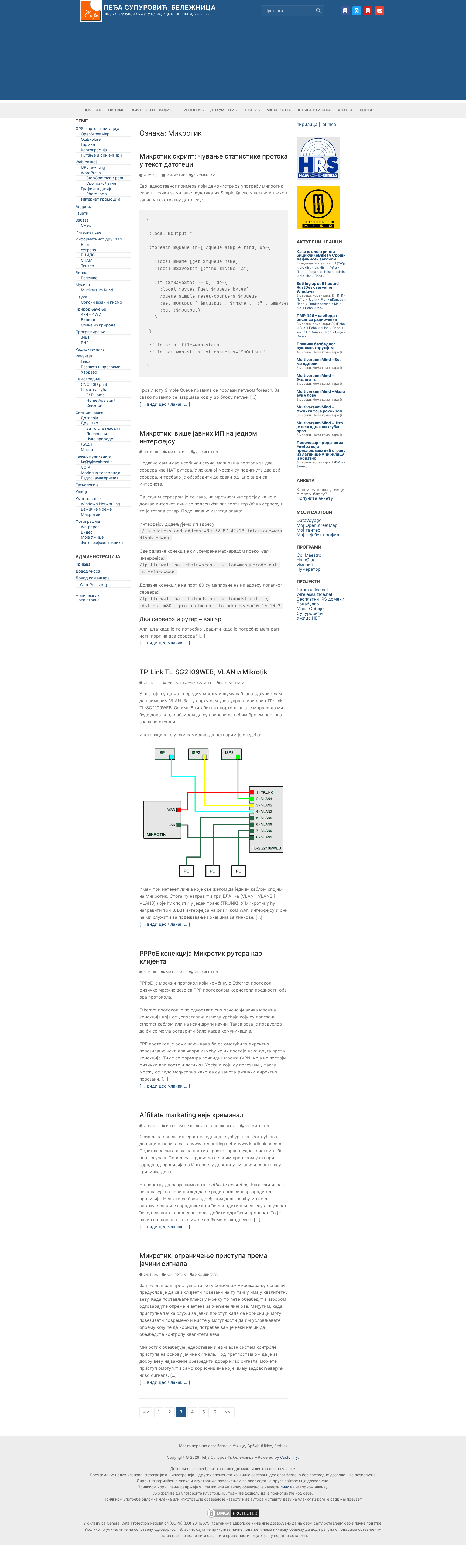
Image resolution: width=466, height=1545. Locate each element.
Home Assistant (100, 401)
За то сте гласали (103, 429)
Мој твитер (308, 530)
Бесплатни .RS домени (320, 599)
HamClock (307, 559)
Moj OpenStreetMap (317, 525)
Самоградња (88, 380)
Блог (85, 245)
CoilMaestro (309, 555)
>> (228, 1412)
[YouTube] (368, 10)
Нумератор (309, 569)
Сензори (94, 406)
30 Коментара (206, 972)
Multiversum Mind (97, 291)
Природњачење (91, 310)
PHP (85, 343)
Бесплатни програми (101, 368)
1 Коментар (204, 175)
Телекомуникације (93, 457)
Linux (85, 362)
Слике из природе (98, 326)
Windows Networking (100, 505)
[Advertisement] (233, 62)
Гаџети (82, 214)
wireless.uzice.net (315, 594)
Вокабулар (308, 604)
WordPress (91, 174)
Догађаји (89, 419)
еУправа (88, 251)
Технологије (87, 486)
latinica (328, 124)
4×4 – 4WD (91, 315)
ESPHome (95, 396)
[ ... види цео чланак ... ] (164, 404)
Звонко (302, 466)
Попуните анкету (315, 498)
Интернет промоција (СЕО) (100, 200)
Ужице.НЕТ (308, 618)
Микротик (175, 175)
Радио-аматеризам (99, 479)
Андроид (84, 207)
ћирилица (307, 124)
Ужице (82, 492)
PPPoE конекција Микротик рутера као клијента (200, 957)
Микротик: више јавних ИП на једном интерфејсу (198, 437)
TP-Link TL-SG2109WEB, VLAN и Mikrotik (203, 672)
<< (146, 1412)
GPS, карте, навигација (97, 129)
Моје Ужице (92, 538)
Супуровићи (310, 613)
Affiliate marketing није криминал (191, 1115)
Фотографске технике (102, 543)
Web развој (86, 163)
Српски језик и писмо (101, 303)
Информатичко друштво (188, 1126)
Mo (336, 304)
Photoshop (96, 195)
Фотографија (88, 522)
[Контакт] (379, 10)
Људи (86, 445)
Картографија (94, 151)
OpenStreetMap (95, 135)
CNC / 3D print (94, 385)
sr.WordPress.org (91, 585)
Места (87, 450)
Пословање (225, 1126)
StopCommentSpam (104, 179)
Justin (312, 299)
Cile (302, 328)
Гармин (88, 145)
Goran (315, 332)
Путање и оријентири (101, 156)
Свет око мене (89, 413)
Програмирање (90, 333)
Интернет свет (89, 233)
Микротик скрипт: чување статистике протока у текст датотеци (213, 160)
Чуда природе (99, 440)
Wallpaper (90, 528)
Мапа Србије (310, 608)
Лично (81, 273)
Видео (87, 533)
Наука (81, 298)
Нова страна (88, 599)
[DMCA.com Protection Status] (233, 1517)
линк (284, 1487)
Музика (83, 285)
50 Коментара (257, 1126)
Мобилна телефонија (100, 474)
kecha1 (302, 332)
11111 (340, 295)
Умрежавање (200, 683)
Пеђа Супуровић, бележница (159, 7)
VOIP (85, 468)
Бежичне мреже (96, 510)
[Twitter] (356, 10)
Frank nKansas (332, 299)
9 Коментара (232, 683)
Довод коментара (92, 579)
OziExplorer (91, 140)
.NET (85, 338)
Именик (305, 564)
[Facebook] (345, 10)
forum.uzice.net (312, 589)
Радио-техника (90, 350)
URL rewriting (93, 168)
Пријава (83, 565)
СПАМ (86, 261)
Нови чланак (88, 595)
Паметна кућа (94, 390)
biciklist (305, 267)
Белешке (89, 279)
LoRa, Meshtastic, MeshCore (97, 463)
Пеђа (342, 263)
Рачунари (85, 357)
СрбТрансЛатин (101, 184)
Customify (289, 1457)
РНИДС (88, 256)
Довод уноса (88, 572)
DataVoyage (309, 520)
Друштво (89, 424)
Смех (86, 226)
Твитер (87, 267)
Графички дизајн (96, 189)
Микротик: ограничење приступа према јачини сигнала (203, 1259)
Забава (82, 221)
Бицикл (88, 320)
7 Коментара (207, 452)
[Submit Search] (318, 10)
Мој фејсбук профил (318, 534)
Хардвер (89, 373)
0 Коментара (206, 1274)
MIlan (325, 328)
